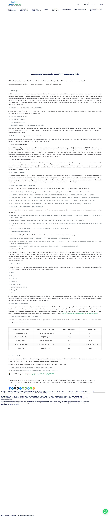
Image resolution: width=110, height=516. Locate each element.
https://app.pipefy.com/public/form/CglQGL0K (39, 374)
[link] (99, 451)
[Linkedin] (12, 388)
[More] (34, 388)
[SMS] (23, 388)
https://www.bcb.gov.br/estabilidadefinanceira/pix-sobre (80, 313)
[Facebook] (10, 388)
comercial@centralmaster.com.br (33, 394)
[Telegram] (28, 388)
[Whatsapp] (31, 388)
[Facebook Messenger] (20, 388)
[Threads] (18, 388)
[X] (15, 388)
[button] (105, 511)
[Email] (26, 388)
